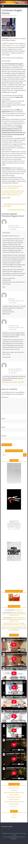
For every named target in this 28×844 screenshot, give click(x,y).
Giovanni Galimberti (16, 369)
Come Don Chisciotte (14, 799)
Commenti (14, 817)
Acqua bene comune (14, 788)
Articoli (14, 815)
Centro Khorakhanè (14, 794)
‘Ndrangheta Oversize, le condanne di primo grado (14, 205)
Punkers (12, 299)
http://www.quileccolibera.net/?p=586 (13, 382)
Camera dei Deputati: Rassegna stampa (14, 792)
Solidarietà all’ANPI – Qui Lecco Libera (12, 623)
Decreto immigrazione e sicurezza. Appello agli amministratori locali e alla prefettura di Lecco (14, 614)
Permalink (13, 229)
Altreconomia (14, 790)
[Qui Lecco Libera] (14, 1)
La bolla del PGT (19, 610)
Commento (5, 397)
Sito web (3, 436)
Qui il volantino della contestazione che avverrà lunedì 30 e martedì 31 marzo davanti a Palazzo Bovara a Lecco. (13, 193)
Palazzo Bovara (15, 45)
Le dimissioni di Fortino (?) (17, 210)
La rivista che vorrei (14, 804)
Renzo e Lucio (14, 806)
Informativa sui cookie (6, 826)
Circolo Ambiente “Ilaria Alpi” (14, 797)
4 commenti (13, 15)
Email (3, 427)
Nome (3, 419)
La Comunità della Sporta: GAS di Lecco (14, 801)
